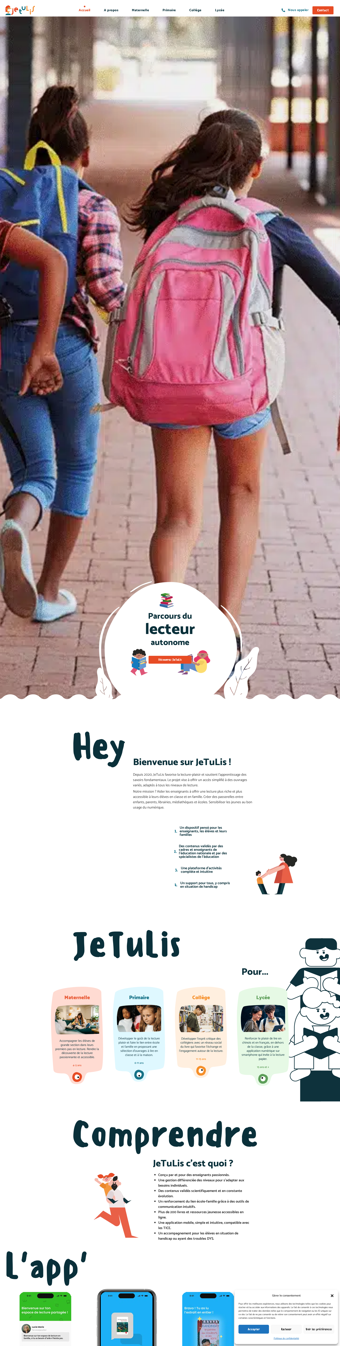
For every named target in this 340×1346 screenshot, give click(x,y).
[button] (332, 1296)
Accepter (254, 1329)
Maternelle (140, 10)
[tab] (203, 831)
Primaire (169, 10)
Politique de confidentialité (286, 1338)
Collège (195, 10)
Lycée (220, 10)
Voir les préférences (319, 1329)
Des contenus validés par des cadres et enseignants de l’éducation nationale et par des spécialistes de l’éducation (203, 851)
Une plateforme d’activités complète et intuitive (201, 870)
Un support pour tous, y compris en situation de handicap (205, 884)
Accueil (85, 10)
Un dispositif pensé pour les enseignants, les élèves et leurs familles (203, 831)
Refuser (286, 1329)
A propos (111, 10)
